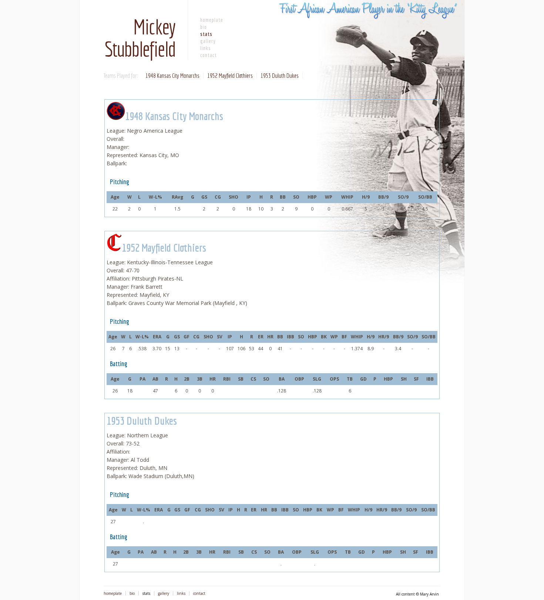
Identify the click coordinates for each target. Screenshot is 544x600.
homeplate (211, 20)
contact (208, 55)
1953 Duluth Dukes (280, 75)
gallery (208, 41)
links (205, 48)
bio (203, 27)
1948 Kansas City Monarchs (172, 75)
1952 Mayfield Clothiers (230, 75)
